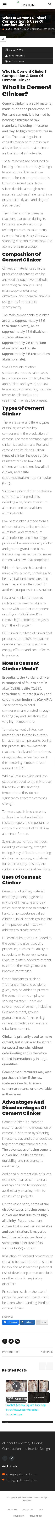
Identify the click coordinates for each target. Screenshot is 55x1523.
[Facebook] (4, 1458)
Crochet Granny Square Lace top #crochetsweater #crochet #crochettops (16, 1384)
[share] (22, 1383)
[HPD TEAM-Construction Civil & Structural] (27, 4)
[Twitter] (12, 1458)
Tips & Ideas (12, 1509)
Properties (28, 1509)
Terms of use (36, 1516)
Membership (18, 1516)
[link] (9, 1384)
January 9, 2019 (16, 50)
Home (7, 29)
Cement (17, 29)
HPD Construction (17, 56)
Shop (41, 1509)
